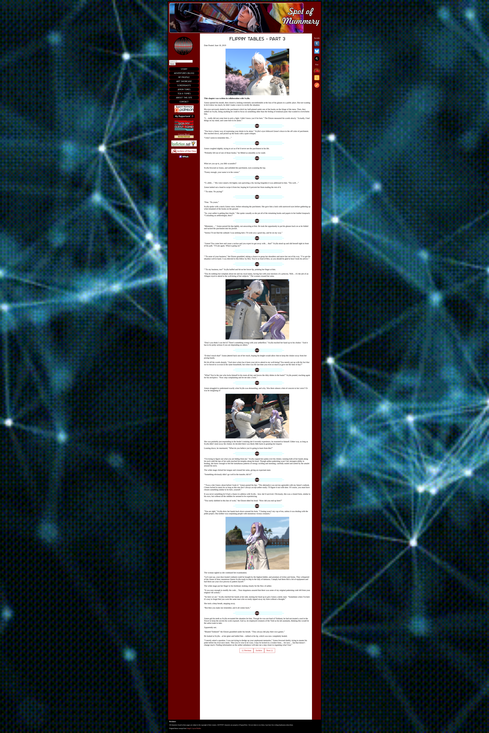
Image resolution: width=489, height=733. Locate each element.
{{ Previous (246, 650)
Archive (259, 650)
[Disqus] (257, 688)
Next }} (269, 650)
